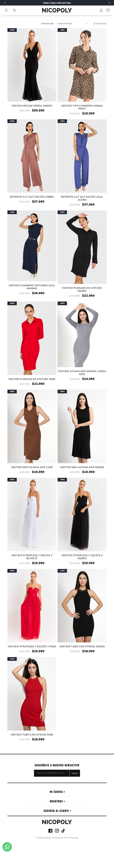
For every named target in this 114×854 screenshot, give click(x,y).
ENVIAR (75, 773)
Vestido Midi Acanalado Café (32, 467)
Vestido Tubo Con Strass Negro (82, 646)
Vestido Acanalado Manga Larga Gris (82, 373)
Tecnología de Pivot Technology (64, 838)
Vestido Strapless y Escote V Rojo (32, 646)
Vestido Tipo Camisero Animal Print (82, 107)
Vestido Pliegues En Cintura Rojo (32, 379)
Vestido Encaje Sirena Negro (32, 105)
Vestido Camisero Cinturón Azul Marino (32, 287)
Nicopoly (47, 838)
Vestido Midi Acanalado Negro (82, 467)
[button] (14, 10)
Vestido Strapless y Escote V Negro (82, 557)
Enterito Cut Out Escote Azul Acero (82, 198)
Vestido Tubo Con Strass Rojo (32, 734)
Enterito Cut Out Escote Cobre (32, 196)
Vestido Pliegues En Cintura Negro (82, 289)
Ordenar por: (47, 23)
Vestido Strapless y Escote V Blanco (32, 557)
